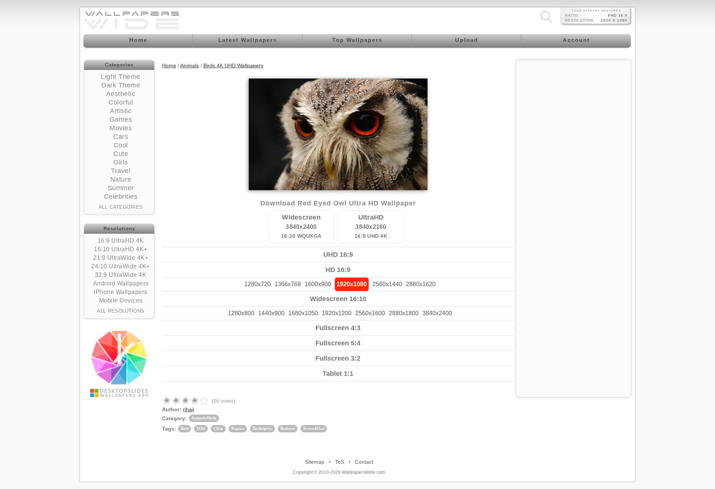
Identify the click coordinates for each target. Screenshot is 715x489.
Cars (120, 136)
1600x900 (318, 284)
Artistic (120, 111)
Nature (120, 179)
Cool (121, 145)
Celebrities (121, 196)
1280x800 (241, 313)
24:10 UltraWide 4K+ (120, 266)
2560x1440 (387, 284)
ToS (339, 462)
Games (120, 119)
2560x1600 (370, 313)
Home (169, 65)
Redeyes (287, 428)
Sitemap (314, 462)
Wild (201, 428)
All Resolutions (120, 311)
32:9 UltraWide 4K (121, 275)
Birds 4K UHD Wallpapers (233, 65)
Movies (120, 128)
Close (218, 428)
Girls (120, 162)
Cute (120, 153)
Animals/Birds (203, 418)
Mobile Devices (121, 300)
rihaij (188, 409)
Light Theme (120, 76)
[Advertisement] (573, 110)
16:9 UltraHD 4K (121, 240)
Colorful (120, 102)
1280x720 (257, 284)
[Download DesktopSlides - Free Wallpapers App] (119, 363)
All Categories (121, 207)
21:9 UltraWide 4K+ (120, 258)
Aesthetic (121, 94)
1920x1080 (352, 284)
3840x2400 (437, 313)
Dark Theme (120, 85)
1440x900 (271, 313)
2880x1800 (404, 313)
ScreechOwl (313, 428)
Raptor (237, 428)
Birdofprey (262, 428)
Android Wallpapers (121, 283)
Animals (189, 65)
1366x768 (287, 284)
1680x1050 (303, 313)
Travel (120, 171)
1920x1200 (337, 313)
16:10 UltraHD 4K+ (120, 249)
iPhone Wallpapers (120, 292)
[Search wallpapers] (546, 22)
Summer (121, 188)
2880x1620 (421, 284)
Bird (184, 428)
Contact (364, 462)
